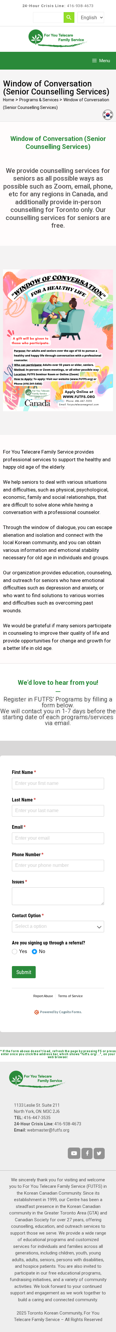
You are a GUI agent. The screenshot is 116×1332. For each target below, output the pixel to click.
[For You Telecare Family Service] (58, 38)
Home (8, 99)
